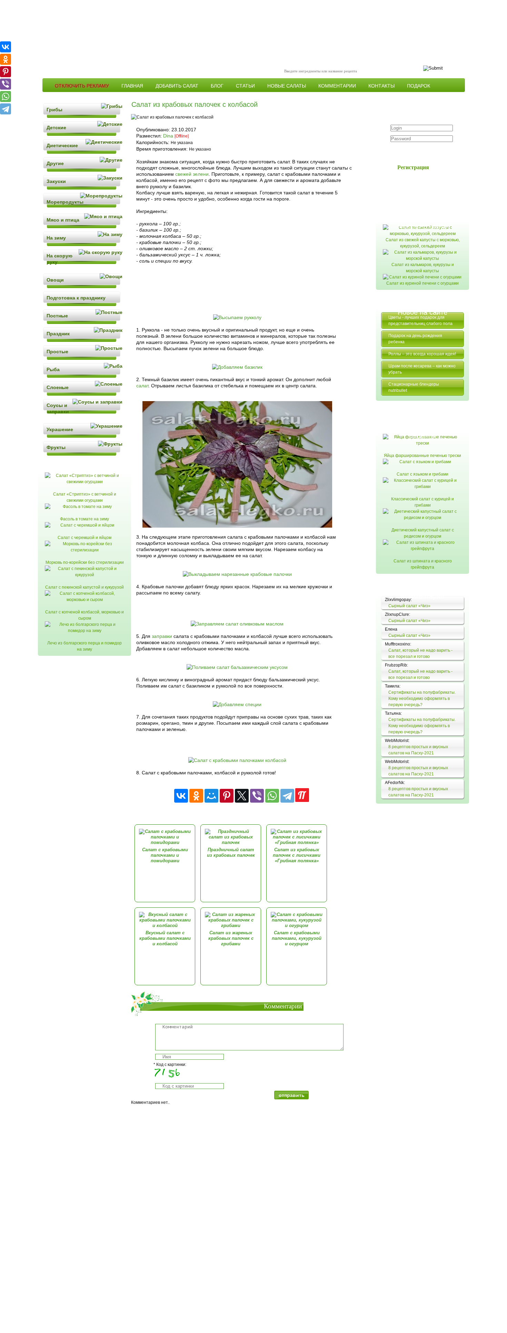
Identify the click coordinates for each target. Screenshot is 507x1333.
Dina (168, 136)
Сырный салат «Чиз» (409, 605)
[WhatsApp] (272, 796)
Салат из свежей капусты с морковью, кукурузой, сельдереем (423, 242)
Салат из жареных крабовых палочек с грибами (231, 938)
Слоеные (58, 387)
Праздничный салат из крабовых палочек (231, 852)
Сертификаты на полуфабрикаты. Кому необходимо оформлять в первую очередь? (422, 698)
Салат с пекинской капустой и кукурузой (84, 587)
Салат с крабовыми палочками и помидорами (165, 855)
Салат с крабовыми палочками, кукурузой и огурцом (296, 938)
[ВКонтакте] (181, 796)
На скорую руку (59, 259)
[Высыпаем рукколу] (237, 317)
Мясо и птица (63, 220)
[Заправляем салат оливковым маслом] (237, 624)
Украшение (60, 429)
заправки (162, 636)
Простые (57, 351)
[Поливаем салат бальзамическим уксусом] (237, 667)
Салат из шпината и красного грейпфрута (423, 564)
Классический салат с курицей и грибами (422, 502)
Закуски (56, 181)
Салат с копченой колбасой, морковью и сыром (84, 615)
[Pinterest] (226, 796)
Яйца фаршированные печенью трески (422, 455)
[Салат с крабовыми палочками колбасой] (237, 760)
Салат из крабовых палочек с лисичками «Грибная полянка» (296, 855)
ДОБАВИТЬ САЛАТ (177, 86)
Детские (56, 127)
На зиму (56, 238)
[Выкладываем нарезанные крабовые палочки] (237, 574)
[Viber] (257, 796)
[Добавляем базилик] (237, 367)
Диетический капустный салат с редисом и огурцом (422, 533)
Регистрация (413, 167)
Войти (417, 151)
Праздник (58, 333)
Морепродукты (65, 202)
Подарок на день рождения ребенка (415, 338)
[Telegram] (287, 796)
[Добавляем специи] (237, 704)
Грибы (54, 109)
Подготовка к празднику (76, 298)
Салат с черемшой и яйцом (84, 537)
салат (142, 385)
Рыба (53, 369)
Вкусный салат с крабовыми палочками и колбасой (165, 938)
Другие (55, 163)
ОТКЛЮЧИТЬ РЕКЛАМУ (82, 86)
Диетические (62, 145)
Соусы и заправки (58, 408)
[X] (242, 796)
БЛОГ (217, 86)
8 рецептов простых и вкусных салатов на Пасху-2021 (418, 749)
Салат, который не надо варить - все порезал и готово (420, 653)
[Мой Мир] (211, 796)
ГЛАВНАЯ (132, 86)
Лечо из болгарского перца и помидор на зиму (84, 646)
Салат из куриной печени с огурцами (422, 283)
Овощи (55, 280)
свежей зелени (192, 174)
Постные (57, 315)
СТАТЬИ (245, 86)
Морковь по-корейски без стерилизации (85, 562)
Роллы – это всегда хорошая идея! (422, 354)
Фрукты (56, 447)
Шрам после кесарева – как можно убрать (422, 369)
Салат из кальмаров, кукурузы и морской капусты (422, 267)
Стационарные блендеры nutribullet (413, 387)
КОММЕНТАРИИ (337, 86)
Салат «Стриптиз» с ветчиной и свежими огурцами (84, 497)
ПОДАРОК (418, 86)
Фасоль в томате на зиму (84, 519)
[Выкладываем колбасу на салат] (237, 526)
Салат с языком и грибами (422, 474)
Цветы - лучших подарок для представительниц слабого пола (420, 320)
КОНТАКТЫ (381, 86)
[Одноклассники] (196, 796)
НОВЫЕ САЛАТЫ (286, 86)
